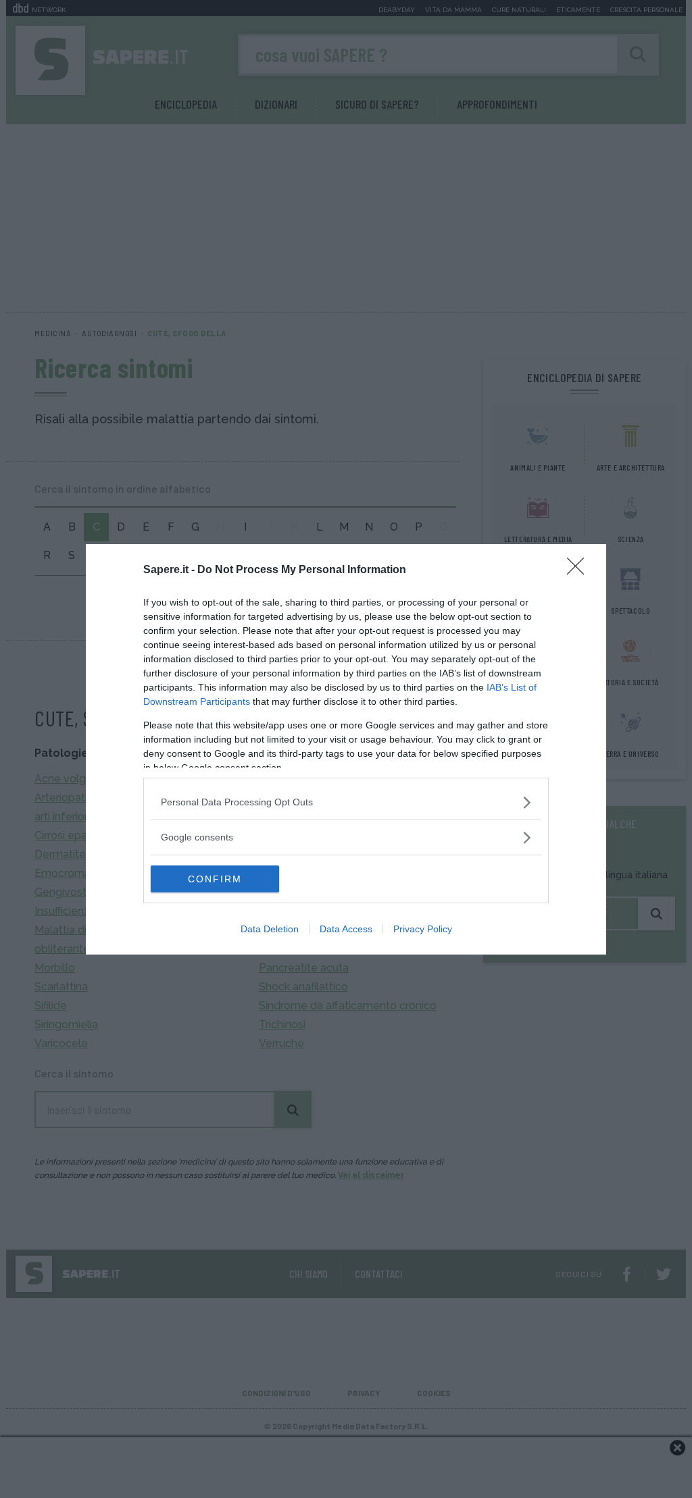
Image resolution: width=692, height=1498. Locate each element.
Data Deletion (270, 929)
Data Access (346, 929)
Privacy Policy (422, 929)
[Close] (580, 570)
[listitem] (346, 802)
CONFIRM (215, 879)
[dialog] (346, 749)
